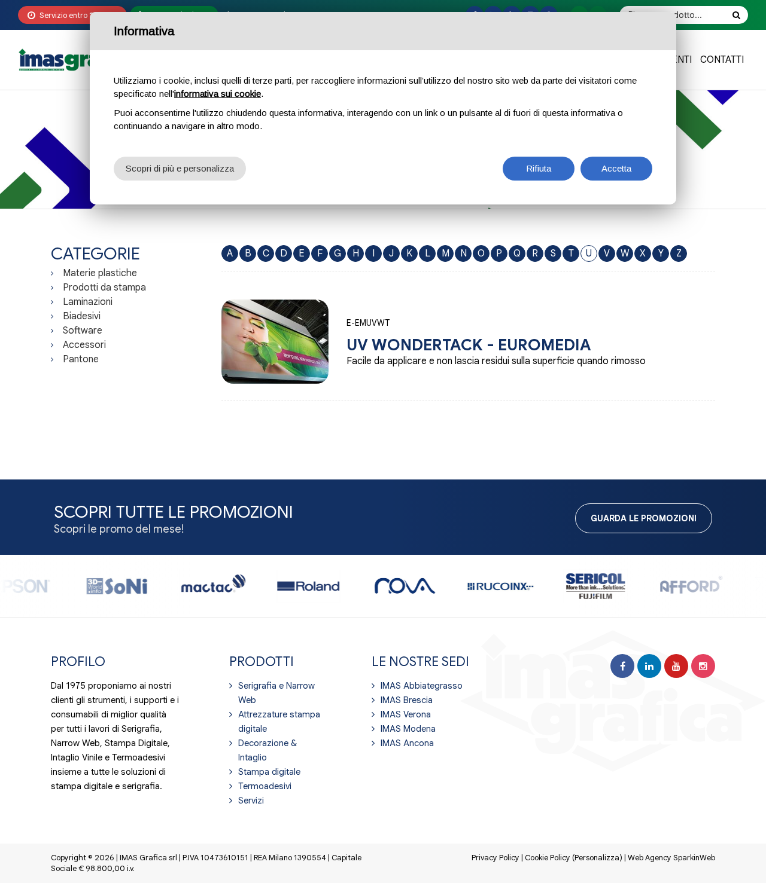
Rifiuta (538, 168)
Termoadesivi (264, 786)
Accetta (616, 168)
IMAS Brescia (407, 700)
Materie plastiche (100, 273)
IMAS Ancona (407, 743)
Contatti (722, 60)
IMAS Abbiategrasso (422, 685)
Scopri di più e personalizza (180, 168)
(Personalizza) (597, 858)
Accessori (84, 345)
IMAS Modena (408, 728)
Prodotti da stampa (104, 288)
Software (82, 331)
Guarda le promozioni (644, 518)
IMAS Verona (406, 714)
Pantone (81, 359)
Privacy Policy (495, 858)
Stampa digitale (269, 771)
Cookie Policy (547, 858)
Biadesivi (82, 316)
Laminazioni (88, 302)
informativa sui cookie (217, 93)
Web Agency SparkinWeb (671, 858)
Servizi (251, 800)
